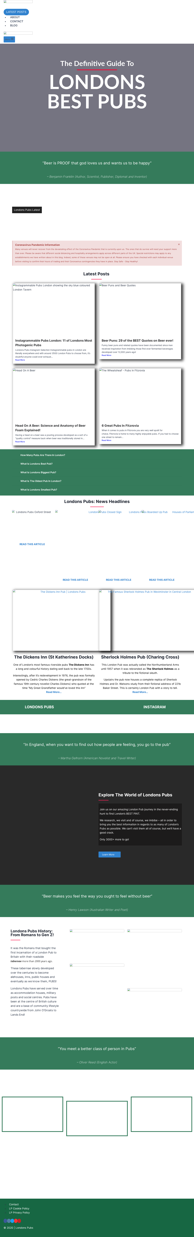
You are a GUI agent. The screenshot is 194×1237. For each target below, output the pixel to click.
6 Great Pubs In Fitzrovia (59, 224)
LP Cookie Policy (19, 1208)
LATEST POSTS (16, 11)
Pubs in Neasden (54, 188)
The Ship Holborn (54, 196)
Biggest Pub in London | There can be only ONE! (73, 217)
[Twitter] (12, 1221)
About (15, 17)
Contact (16, 21)
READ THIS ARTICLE (32, 544)
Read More (20, 360)
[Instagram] (9, 1221)
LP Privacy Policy (19, 1212)
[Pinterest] (19, 1221)
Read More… (54, 692)
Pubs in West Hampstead (59, 203)
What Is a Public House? (58, 210)
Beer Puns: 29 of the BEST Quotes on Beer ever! (137, 340)
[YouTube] (16, 1221)
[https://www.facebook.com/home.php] (5, 1221)
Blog (14, 25)
